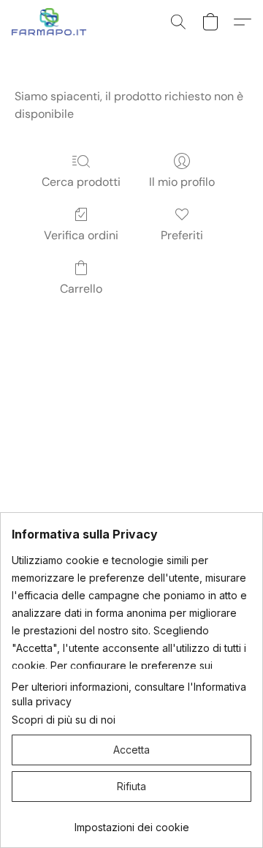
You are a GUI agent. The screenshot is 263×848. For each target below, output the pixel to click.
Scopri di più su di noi (63, 719)
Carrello (81, 288)
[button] (51, 22)
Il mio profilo (182, 182)
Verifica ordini (81, 235)
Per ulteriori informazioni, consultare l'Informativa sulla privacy (129, 694)
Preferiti (182, 235)
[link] (131, 822)
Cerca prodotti (81, 182)
